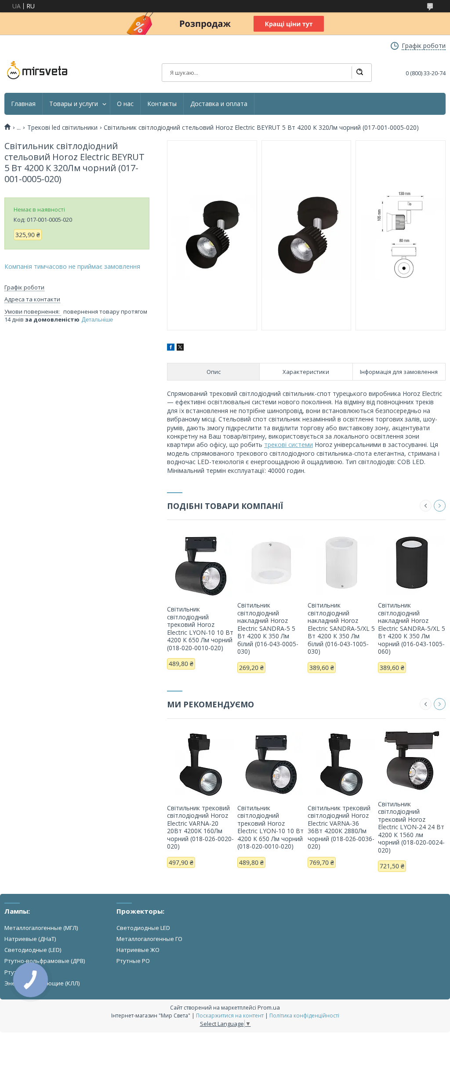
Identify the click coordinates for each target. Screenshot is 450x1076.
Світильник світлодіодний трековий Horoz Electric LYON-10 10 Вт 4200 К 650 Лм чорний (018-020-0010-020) (200, 628)
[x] (180, 348)
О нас (125, 104)
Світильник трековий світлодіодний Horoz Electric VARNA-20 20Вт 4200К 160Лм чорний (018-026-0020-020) (200, 827)
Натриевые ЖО (138, 950)
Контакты (162, 104)
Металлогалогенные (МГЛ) (41, 928)
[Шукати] (359, 72)
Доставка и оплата (218, 104)
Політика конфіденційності (304, 1015)
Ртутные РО (133, 961)
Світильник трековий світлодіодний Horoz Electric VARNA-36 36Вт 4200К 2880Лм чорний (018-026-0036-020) (341, 827)
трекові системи (288, 444)
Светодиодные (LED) (32, 950)
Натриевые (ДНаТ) (30, 939)
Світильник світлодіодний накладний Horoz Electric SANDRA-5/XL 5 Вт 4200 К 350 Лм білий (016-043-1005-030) (341, 628)
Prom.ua (269, 1007)
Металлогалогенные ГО (149, 939)
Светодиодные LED (143, 928)
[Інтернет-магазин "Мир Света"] (37, 70)
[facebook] (170, 348)
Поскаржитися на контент (230, 1015)
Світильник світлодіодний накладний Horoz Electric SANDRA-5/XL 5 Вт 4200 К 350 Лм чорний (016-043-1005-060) (411, 628)
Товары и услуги (73, 104)
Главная (23, 104)
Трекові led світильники (62, 128)
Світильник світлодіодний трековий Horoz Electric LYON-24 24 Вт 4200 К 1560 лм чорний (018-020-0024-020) (411, 827)
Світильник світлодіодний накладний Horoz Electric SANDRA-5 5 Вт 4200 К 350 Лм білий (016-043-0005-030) (267, 628)
